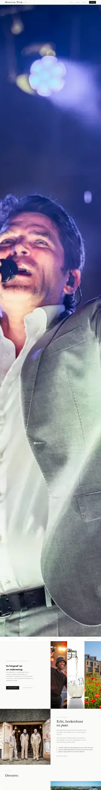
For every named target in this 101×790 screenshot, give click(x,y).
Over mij (84, 2)
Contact (92, 2)
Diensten (78, 2)
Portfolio (71, 2)
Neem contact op (27, 687)
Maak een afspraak (62, 756)
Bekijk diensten (12, 687)
